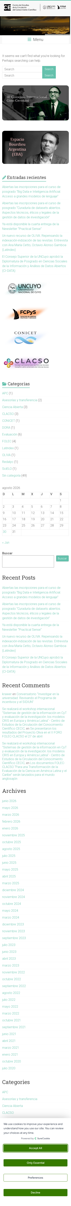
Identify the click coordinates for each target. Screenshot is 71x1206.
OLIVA (6, 455)
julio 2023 (8, 945)
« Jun (5, 542)
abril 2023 (9, 958)
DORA (6, 427)
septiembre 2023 (14, 938)
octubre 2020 (11, 1061)
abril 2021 (9, 1041)
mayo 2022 (10, 1006)
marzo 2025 (10, 883)
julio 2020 (8, 1068)
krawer (7, 694)
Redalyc (7, 462)
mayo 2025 (10, 869)
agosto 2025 (11, 849)
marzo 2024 (10, 917)
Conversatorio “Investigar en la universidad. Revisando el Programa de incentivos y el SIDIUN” (30, 698)
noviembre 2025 (13, 835)
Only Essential (35, 1162)
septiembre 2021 (14, 1027)
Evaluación (9, 434)
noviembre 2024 (13, 897)
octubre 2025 (11, 842)
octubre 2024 (11, 904)
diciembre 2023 (13, 924)
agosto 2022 (11, 993)
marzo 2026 (10, 815)
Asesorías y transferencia (19, 400)
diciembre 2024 (13, 890)
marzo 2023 (10, 965)
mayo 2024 (10, 910)
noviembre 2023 (13, 931)
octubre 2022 (11, 979)
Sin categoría (11, 475)
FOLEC (6, 441)
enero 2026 (10, 828)
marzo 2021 (10, 1048)
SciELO (7, 469)
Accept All (35, 1148)
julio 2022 (8, 1000)
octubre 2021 (11, 1020)
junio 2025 (9, 863)
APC (5, 393)
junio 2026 (9, 801)
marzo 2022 (10, 1013)
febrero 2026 (11, 821)
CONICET (8, 421)
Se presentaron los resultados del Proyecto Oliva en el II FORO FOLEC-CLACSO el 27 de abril (32, 732)
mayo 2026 (10, 808)
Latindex (8, 448)
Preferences (35, 1177)
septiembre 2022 (14, 986)
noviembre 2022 (13, 972)
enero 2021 (10, 1054)
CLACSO (8, 414)
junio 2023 (9, 952)
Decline (35, 1192)
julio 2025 (8, 856)
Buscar (7, 553)
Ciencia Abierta (12, 407)
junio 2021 (9, 1034)
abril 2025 (9, 876)
